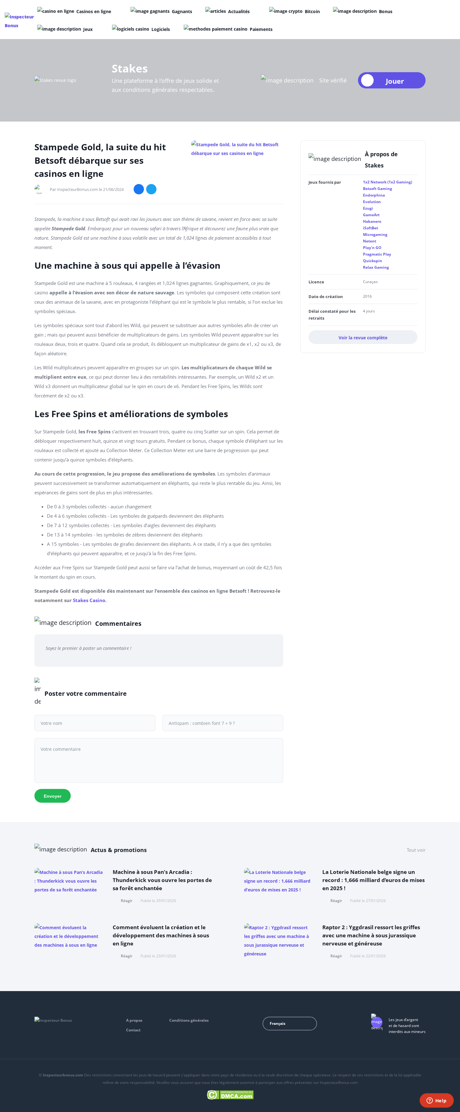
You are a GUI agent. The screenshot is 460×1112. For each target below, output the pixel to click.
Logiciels (160, 29)
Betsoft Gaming (377, 188)
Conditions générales (189, 1020)
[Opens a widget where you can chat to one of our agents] (436, 1101)
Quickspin (372, 260)
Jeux (88, 29)
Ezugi (368, 208)
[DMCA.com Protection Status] (230, 1093)
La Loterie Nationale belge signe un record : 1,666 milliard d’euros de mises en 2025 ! (373, 880)
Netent (369, 241)
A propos (134, 1020)
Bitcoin (312, 11)
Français (277, 1023)
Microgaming (375, 234)
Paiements (261, 29)
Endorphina (374, 195)
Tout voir (416, 850)
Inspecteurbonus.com (63, 1075)
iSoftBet (370, 228)
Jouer (395, 81)
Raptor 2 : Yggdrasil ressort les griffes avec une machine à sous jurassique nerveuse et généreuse (371, 935)
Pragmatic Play (377, 254)
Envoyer (52, 796)
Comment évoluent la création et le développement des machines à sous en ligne (161, 935)
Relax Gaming (376, 267)
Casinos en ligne (93, 11)
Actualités (239, 11)
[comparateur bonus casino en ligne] (20, 21)
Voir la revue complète (363, 338)
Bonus (385, 11)
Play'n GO (372, 247)
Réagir (126, 900)
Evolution (372, 201)
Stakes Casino (89, 600)
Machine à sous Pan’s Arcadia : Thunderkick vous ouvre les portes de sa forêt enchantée (162, 880)
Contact (133, 1030)
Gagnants (182, 11)
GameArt (371, 214)
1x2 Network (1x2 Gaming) (387, 182)
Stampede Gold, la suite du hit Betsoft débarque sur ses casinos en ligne (100, 160)
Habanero (372, 221)
